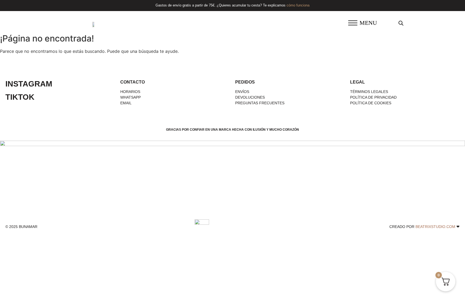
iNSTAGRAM (28, 83)
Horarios (130, 91)
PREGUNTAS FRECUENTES (259, 103)
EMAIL (126, 103)
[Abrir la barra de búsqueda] (401, 23)
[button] (352, 23)
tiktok (19, 97)
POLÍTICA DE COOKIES (370, 103)
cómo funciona (298, 5)
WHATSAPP (130, 97)
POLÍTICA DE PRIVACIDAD (373, 97)
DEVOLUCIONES (250, 97)
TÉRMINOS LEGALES (369, 91)
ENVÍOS (242, 91)
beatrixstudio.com (435, 226)
